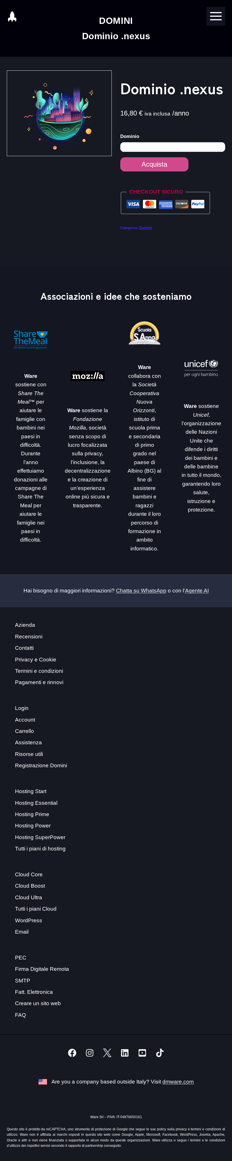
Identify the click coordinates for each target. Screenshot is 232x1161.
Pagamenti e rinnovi (39, 682)
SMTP (22, 981)
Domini (145, 228)
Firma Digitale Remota (42, 969)
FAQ (20, 1015)
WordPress (28, 920)
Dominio (130, 136)
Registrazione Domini (41, 765)
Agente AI (197, 591)
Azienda (25, 625)
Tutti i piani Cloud (36, 909)
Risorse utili (29, 754)
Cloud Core (29, 874)
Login (22, 708)
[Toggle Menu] (216, 16)
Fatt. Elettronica (34, 992)
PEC (20, 958)
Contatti (24, 648)
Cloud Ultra (28, 897)
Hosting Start (30, 791)
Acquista (154, 164)
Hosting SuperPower (40, 837)
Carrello (24, 731)
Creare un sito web (38, 1003)
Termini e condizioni (39, 671)
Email (22, 932)
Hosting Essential (36, 803)
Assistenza (28, 742)
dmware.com (178, 1082)
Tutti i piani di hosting (40, 849)
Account (25, 720)
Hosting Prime (32, 814)
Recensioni (28, 637)
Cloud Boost (30, 886)
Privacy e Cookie (35, 660)
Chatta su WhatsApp (141, 591)
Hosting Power (33, 826)
